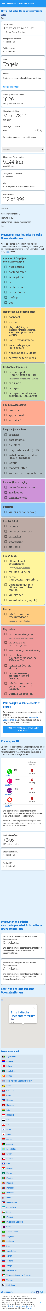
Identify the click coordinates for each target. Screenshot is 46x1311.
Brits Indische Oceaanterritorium (19, 1081)
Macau (9, 1173)
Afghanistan (11, 1056)
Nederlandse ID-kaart (22, 352)
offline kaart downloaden (17, 562)
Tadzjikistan (11, 1251)
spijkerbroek (17, 415)
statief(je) (15, 546)
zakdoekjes (16, 492)
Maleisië (9, 1183)
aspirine (14, 434)
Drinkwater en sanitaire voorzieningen (16, 222)
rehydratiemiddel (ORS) (24, 450)
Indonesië (10, 1115)
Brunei (8, 1085)
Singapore (10, 1236)
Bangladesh (10, 1071)
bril (11, 282)
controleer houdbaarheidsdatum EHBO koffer (22, 658)
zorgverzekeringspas (22, 357)
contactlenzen (18, 292)
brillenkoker (17, 287)
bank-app (15, 383)
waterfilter (16, 595)
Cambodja (10, 1090)
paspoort (14, 317)
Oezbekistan (11, 1207)
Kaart (3, 226)
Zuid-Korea (10, 1285)
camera (13, 526)
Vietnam (9, 1280)
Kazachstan (11, 1149)
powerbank (16, 541)
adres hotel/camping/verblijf (23, 578)
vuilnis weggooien (21, 693)
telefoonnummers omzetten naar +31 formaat (20, 686)
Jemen (9, 1139)
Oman (8, 1212)
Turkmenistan (11, 1270)
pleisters (14, 445)
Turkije (9, 1265)
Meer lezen (29, 1308)
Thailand (9, 1261)
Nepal (8, 1197)
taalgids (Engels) (19, 571)
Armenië (9, 1061)
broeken (14, 410)
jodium (13, 462)
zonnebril (15, 420)
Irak (7, 1120)
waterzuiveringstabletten (25, 473)
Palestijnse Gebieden (14, 1222)
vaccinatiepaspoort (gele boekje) (21, 346)
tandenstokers (18, 497)
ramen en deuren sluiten (20, 667)
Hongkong (10, 1105)
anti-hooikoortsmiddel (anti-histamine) (23, 456)
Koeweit (9, 1158)
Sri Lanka (10, 1241)
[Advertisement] (23, 894)
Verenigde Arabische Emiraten (18, 1275)
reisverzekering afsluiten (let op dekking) (19, 675)
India (8, 1110)
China (8, 1095)
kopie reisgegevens (21, 340)
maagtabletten (18, 468)
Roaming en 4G (7, 218)
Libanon (9, 1168)
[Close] (34, 1007)
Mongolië (10, 1188)
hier (8, 251)
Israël (8, 1129)
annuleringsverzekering (25, 650)
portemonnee (17, 271)
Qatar (8, 1227)
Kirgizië (9, 1154)
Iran (7, 1124)
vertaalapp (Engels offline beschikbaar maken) (21, 587)
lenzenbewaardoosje (22, 487)
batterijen (15, 536)
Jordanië (9, 1144)
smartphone (17, 277)
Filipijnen (9, 1100)
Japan (8, 1134)
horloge (14, 297)
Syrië (8, 1246)
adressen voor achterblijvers (18, 644)
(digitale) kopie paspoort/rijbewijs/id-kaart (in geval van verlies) (23, 330)
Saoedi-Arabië (12, 1231)
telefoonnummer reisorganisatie (20, 616)
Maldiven (9, 1178)
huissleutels (17, 266)
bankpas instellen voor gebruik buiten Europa (23, 394)
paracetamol (17, 439)
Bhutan (9, 1076)
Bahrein (9, 1066)
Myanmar (10, 1192)
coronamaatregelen (21, 634)
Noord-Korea (11, 1202)
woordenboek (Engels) (23, 600)
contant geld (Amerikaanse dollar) (22, 373)
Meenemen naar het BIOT (11, 214)
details (7, 775)
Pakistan (9, 1217)
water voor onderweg (22, 512)
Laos (8, 1163)
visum (13, 322)
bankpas (14, 388)
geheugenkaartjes (20, 531)
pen (11, 302)
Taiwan (9, 1256)
